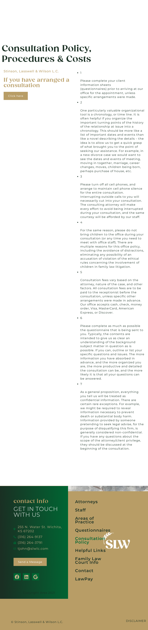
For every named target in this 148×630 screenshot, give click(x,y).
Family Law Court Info (88, 560)
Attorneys (86, 501)
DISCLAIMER (136, 621)
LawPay (84, 578)
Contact (84, 570)
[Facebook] (17, 576)
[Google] (35, 576)
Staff (80, 510)
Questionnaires (92, 530)
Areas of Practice (84, 520)
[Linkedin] (26, 576)
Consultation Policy (90, 540)
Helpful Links (90, 550)
